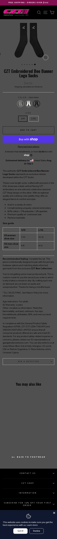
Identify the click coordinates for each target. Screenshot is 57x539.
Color (28, 97)
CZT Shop (28, 483)
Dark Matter (36, 104)
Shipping (18, 86)
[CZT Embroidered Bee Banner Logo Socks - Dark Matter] (12, 431)
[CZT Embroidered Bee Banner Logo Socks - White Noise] (16, 424)
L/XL (33, 119)
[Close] (54, 512)
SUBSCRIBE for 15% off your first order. (27, 504)
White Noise (28, 104)
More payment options (28, 146)
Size (28, 113)
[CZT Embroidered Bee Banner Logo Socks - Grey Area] (9, 424)
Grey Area (20, 104)
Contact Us (28, 473)
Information (28, 492)
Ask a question (28, 361)
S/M (23, 119)
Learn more (32, 525)
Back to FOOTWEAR (30, 457)
